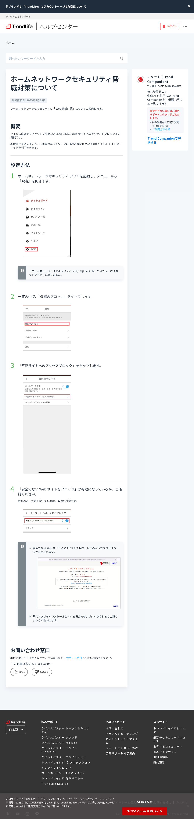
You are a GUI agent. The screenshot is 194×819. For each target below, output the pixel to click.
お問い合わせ (115, 728)
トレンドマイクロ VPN (56, 768)
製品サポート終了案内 (120, 753)
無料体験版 (160, 757)
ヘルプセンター (59, 26)
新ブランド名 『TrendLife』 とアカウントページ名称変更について (46, 6)
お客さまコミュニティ (168, 746)
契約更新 (159, 762)
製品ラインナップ (165, 752)
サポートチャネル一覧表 (122, 748)
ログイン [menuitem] (172, 26)
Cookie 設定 (144, 801)
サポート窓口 (74, 658)
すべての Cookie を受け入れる (144, 811)
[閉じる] (188, 805)
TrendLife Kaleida (54, 783)
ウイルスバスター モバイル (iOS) (63, 757)
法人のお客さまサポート (18, 16)
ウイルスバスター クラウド (59, 737)
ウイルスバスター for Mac (59, 743)
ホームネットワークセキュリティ (63, 773)
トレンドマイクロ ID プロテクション (65, 762)
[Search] (121, 58)
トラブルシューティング (122, 733)
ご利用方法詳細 (161, 129)
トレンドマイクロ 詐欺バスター (62, 778)
